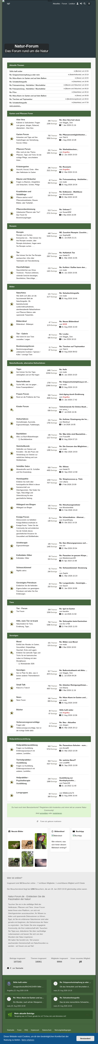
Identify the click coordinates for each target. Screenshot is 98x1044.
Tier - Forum (21, 608)
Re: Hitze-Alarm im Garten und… (73, 697)
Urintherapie (21, 543)
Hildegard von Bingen (26, 504)
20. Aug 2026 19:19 (65, 991)
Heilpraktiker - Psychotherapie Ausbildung (23, 781)
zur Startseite (18, 968)
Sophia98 (66, 235)
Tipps (18, 369)
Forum (64, 4)
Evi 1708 (66, 624)
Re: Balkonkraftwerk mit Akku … (73, 670)
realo (65, 182)
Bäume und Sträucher (26, 179)
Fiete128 (66, 783)
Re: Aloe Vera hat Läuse (69, 120)
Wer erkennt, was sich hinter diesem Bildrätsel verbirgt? (59, 844)
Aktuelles (56, 4)
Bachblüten (21, 434)
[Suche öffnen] (84, 4)
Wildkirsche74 (68, 793)
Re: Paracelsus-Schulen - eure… (73, 745)
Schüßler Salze (23, 466)
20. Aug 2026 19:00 (18, 1006)
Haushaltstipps (23, 267)
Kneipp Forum (22, 517)
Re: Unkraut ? (65, 209)
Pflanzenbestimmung (25, 209)
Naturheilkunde (23, 382)
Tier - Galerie (22, 334)
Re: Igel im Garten (67, 609)
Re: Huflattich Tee (67, 253)
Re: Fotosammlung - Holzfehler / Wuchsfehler (27, 85)
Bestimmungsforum (25, 346)
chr (64, 546)
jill (80, 961)
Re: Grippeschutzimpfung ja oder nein (24, 75)
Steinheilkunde (23, 446)
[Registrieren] (81, 4)
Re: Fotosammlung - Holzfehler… (73, 179)
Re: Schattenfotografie (18, 82)
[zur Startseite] (8, 968)
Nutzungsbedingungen (63, 1030)
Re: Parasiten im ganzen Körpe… (73, 555)
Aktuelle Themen (16, 65)
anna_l (65, 409)
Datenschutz (47, 1030)
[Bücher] (78, 71)
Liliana (65, 482)
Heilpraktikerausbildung (19, 739)
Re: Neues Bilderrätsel (69, 321)
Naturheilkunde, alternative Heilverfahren (27, 363)
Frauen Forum (22, 394)
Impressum (35, 1030)
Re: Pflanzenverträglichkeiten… (73, 135)
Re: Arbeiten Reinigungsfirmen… (73, 685)
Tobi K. (65, 137)
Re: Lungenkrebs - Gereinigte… (73, 583)
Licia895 (66, 763)
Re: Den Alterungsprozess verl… (73, 543)
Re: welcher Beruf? (67, 760)
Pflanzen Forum (23, 149)
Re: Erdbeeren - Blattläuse (70, 192)
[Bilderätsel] (60, 835)
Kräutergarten (22, 167)
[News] (79, 78)
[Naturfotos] (77, 81)
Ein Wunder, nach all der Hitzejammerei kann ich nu (28, 1002)
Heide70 (66, 255)
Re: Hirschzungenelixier (69, 505)
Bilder (12, 287)
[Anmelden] (77, 4)
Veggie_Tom (68, 123)
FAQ (26, 1030)
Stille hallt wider (15, 71)
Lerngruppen (22, 793)
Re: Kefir (63, 369)
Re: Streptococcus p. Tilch (71, 479)
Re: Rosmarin (65, 167)
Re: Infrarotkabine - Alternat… (72, 517)
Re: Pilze (12, 92)
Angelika (66, 152)
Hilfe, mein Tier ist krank (27, 621)
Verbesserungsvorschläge (28, 722)
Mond (18, 642)
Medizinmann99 (69, 558)
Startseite (10, 1030)
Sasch (65, 586)
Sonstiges (13, 635)
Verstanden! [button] (85, 1038)
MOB (65, 324)
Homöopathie (22, 479)
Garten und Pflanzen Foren (21, 113)
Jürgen (65, 725)
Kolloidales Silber (24, 555)
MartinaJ (66, 422)
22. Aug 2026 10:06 (21, 991)
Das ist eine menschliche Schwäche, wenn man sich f (75, 1002)
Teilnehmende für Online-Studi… (73, 407)
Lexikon (72, 4)
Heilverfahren (22, 419)
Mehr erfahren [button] (28, 1040)
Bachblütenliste (26, 439)
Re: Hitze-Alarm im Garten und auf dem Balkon (27, 78)
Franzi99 (66, 437)
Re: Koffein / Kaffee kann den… (73, 267)
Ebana (65, 688)
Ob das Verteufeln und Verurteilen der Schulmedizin (75, 987)
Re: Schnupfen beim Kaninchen (73, 621)
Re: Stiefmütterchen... (68, 149)
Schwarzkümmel (23, 568)
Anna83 (66, 748)
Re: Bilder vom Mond (68, 642)
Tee (17, 252)
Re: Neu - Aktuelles (67, 722)
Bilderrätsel (21, 321)
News (18, 697)
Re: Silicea (64, 467)
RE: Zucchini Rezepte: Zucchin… (73, 232)
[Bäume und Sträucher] (73, 85)
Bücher (19, 710)
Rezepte (12, 226)
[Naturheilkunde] (75, 75)
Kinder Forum (22, 406)
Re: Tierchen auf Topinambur (20, 99)
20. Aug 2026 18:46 (65, 1006)
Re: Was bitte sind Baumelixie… (73, 434)
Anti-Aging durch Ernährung (71, 394)
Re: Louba (63, 334)
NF (8, 3)
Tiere (11, 602)
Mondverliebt (68, 194)
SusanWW (67, 212)
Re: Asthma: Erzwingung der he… (74, 419)
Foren (19, 1030)
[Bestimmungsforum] (74, 99)
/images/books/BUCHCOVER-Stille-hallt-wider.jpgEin (28, 987)
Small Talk (20, 685)
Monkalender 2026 (27, 664)
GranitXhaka (68, 520)
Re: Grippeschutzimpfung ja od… (73, 382)
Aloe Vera (20, 120)
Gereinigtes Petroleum (26, 583)
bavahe (66, 611)
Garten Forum (22, 134)
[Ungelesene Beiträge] (11, 124)
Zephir (65, 573)
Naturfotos (21, 293)
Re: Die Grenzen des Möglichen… (74, 446)
